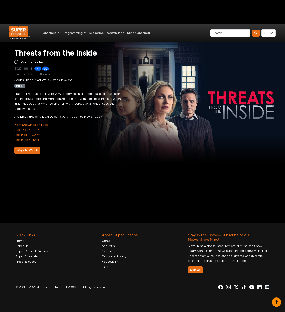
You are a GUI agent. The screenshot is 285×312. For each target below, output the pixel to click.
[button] (276, 302)
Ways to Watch (27, 150)
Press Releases (26, 261)
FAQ (105, 267)
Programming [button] (72, 33)
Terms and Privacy (114, 256)
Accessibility (110, 261)
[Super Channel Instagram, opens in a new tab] (228, 288)
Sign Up (195, 270)
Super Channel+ (139, 33)
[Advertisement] (142, 12)
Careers (107, 251)
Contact (107, 240)
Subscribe (96, 33)
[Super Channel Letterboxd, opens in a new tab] (267, 287)
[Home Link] (22, 33)
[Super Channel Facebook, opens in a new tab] (220, 288)
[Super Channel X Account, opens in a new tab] (236, 288)
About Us (108, 246)
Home (20, 240)
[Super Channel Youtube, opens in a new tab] (251, 288)
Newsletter (115, 33)
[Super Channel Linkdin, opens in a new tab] (259, 288)
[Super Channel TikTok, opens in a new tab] (244, 288)
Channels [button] (50, 33)
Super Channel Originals (32, 251)
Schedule (22, 246)
